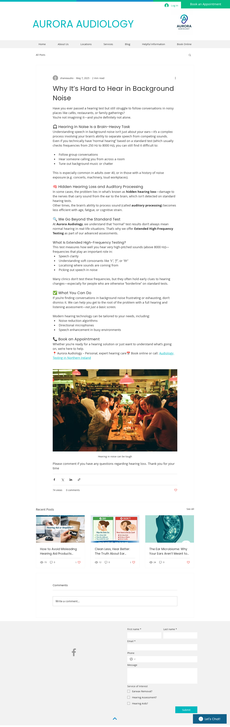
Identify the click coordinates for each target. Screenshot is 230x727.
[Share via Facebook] (54, 479)
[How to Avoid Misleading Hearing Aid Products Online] (60, 529)
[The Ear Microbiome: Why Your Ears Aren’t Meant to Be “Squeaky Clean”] (169, 529)
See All (190, 509)
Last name (170, 629)
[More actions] (175, 78)
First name (134, 629)
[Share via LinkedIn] (70, 479)
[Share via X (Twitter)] (62, 479)
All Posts (40, 54)
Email (131, 641)
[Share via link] (79, 479)
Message (132, 665)
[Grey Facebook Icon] (74, 652)
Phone (130, 653)
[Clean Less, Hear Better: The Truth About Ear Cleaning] (115, 529)
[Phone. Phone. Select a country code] (132, 659)
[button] (189, 55)
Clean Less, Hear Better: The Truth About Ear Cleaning (112, 551)
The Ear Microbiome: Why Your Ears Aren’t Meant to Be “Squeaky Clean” (168, 551)
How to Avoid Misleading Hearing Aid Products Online (58, 551)
